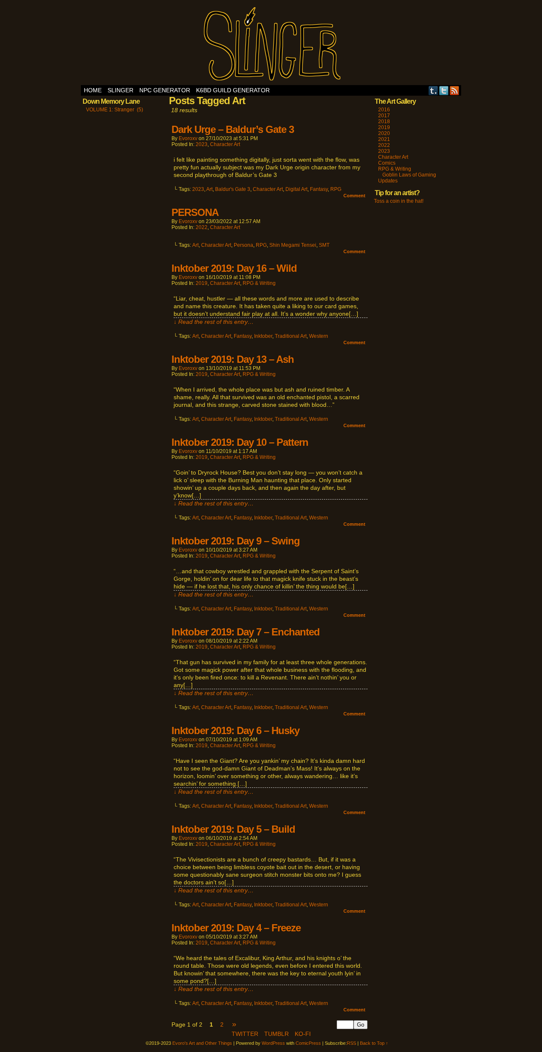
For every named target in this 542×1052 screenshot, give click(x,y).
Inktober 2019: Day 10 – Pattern (239, 442)
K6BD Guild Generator (233, 90)
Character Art (225, 144)
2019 (201, 283)
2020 (384, 133)
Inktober (263, 336)
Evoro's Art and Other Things (271, 44)
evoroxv (188, 138)
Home (93, 90)
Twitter (444, 90)
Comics (386, 163)
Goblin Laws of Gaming (409, 175)
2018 (384, 121)
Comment (355, 195)
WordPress (273, 1043)
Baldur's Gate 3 (232, 189)
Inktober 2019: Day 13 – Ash (232, 359)
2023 (201, 144)
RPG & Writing (259, 283)
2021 (384, 139)
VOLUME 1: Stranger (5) (114, 110)
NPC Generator (164, 90)
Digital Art (296, 189)
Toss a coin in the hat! (398, 201)
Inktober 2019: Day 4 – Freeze (236, 927)
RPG (335, 189)
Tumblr (433, 90)
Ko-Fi (303, 1033)
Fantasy (319, 189)
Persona (243, 245)
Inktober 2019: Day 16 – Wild (234, 268)
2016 (384, 110)
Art (209, 189)
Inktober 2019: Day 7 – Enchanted (245, 632)
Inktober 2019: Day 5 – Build (233, 829)
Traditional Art (291, 336)
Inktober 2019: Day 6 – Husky (235, 730)
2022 (201, 227)
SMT (324, 245)
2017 (384, 116)
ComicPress (308, 1043)
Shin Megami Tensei (292, 245)
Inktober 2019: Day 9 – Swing (235, 541)
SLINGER (120, 90)
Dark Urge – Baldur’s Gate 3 (232, 129)
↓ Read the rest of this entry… (214, 321)
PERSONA (194, 212)
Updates (388, 181)
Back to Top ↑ (374, 1043)
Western (318, 336)
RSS (454, 90)
